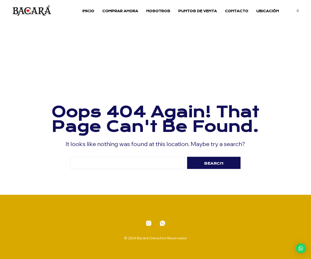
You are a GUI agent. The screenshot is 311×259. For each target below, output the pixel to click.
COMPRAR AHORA (120, 11)
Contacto (236, 11)
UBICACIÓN (267, 11)
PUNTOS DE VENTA (197, 11)
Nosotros (158, 11)
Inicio (88, 11)
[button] (295, 11)
